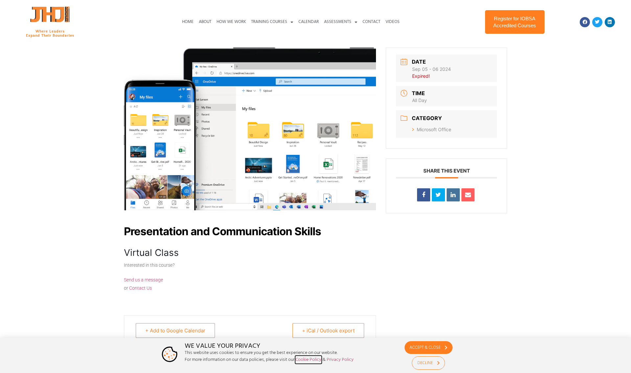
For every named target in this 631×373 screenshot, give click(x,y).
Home (188, 21)
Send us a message (143, 279)
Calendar (308, 21)
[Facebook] (585, 22)
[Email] (468, 194)
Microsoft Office (434, 129)
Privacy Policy (340, 359)
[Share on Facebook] (423, 194)
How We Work (231, 21)
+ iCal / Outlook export (328, 330)
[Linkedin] (610, 22)
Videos (393, 21)
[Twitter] (597, 22)
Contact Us (140, 288)
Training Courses (269, 21)
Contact (371, 21)
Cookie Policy (308, 359)
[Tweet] (438, 194)
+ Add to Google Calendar (175, 330)
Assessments (337, 21)
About (205, 21)
